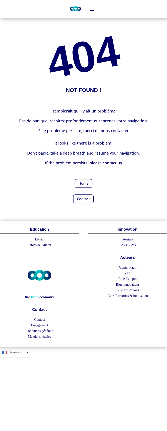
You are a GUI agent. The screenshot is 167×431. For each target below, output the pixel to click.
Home (83, 183)
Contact (83, 198)
